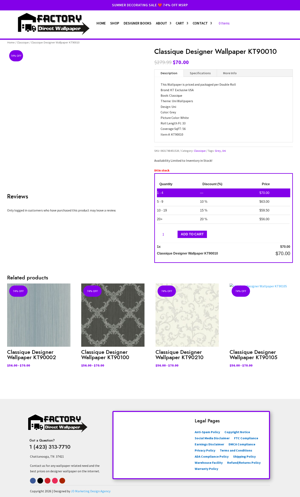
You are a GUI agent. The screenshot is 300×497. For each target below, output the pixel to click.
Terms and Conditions (236, 450)
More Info (230, 73)
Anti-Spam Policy (207, 432)
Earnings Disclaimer (209, 444)
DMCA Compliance (242, 444)
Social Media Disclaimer (212, 438)
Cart (180, 23)
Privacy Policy (205, 450)
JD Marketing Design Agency (90, 491)
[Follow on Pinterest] (47, 481)
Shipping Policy (244, 456)
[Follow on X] (40, 481)
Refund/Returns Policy (244, 463)
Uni (224, 151)
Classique (23, 42)
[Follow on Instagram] (55, 481)
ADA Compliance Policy (212, 456)
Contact (200, 23)
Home (101, 23)
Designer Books (137, 23)
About (161, 23)
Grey (218, 151)
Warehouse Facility (209, 463)
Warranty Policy (206, 469)
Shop (114, 23)
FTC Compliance (246, 438)
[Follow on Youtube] (62, 481)
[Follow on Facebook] (33, 481)
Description (169, 73)
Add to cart (192, 234)
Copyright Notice (237, 432)
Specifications (200, 73)
